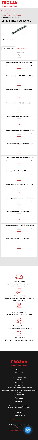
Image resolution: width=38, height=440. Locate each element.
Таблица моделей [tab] (8, 48)
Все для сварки (19, 385)
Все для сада (19, 382)
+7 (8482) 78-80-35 (19, 415)
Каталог (19, 379)
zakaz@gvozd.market (19, 427)
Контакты (19, 402)
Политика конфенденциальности (19, 406)
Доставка (19, 398)
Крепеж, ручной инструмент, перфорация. (19, 387)
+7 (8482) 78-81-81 (19, 412)
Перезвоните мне (19, 420)
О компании (19, 395)
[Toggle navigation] (34, 4)
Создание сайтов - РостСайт (19, 430)
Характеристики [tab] (22, 48)
